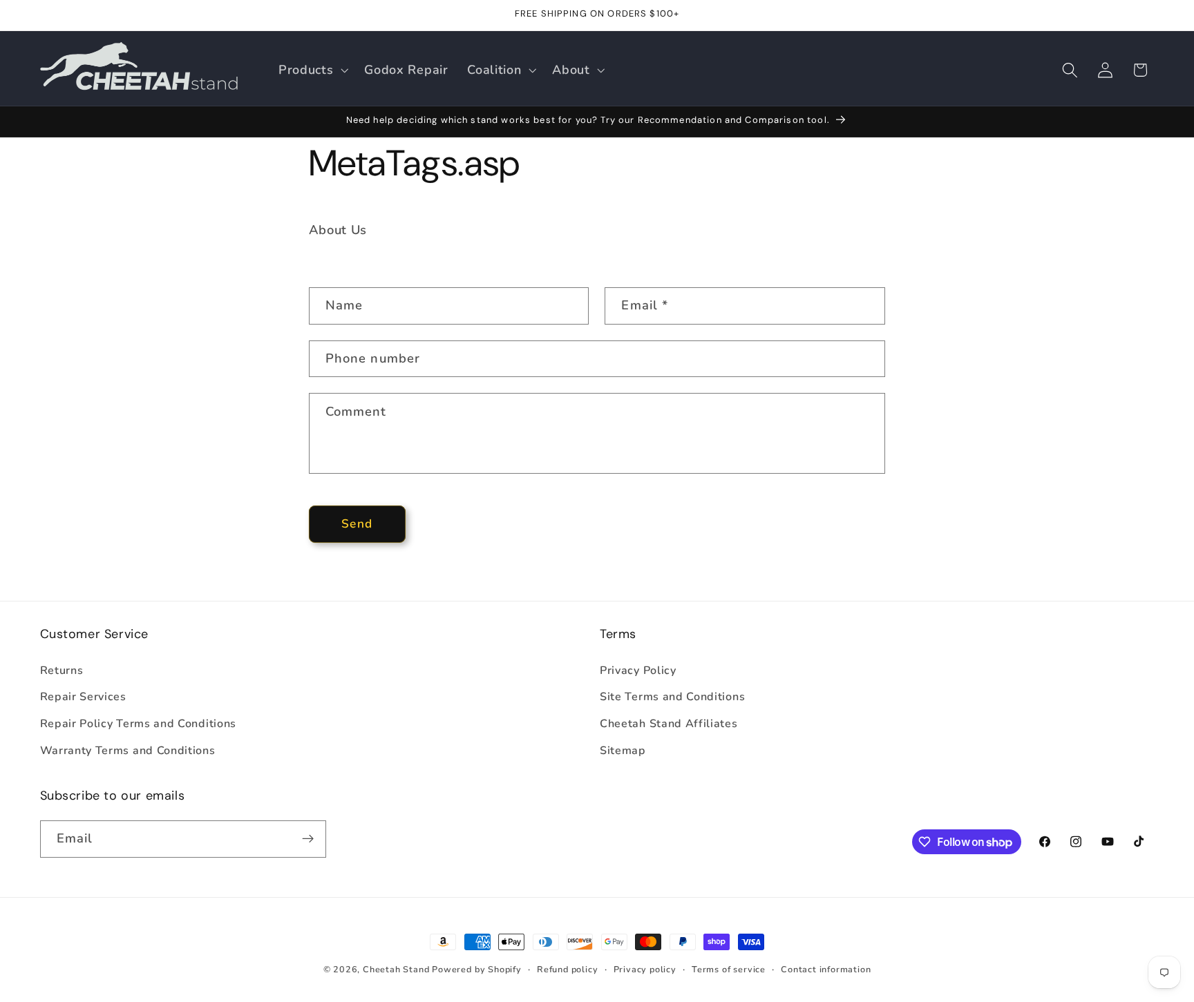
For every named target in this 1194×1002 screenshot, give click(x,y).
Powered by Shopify (477, 969)
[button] (311, 69)
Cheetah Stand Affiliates (669, 723)
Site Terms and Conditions (672, 696)
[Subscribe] (307, 839)
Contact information (826, 969)
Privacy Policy (638, 670)
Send (356, 524)
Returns (62, 670)
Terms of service (729, 969)
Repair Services (83, 696)
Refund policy (567, 969)
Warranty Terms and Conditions (128, 750)
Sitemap (623, 750)
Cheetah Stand (397, 969)
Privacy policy (645, 969)
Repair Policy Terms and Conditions (138, 723)
